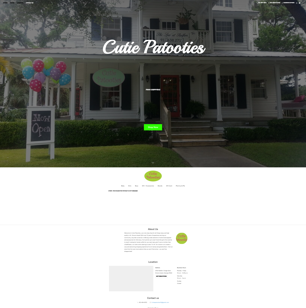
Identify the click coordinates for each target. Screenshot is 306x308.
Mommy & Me (180, 186)
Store (5, 3)
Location (20, 3)
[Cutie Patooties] (153, 176)
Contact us (29, 3)
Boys (136, 186)
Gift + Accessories (148, 186)
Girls (129, 186)
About (12, 3)
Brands (160, 186)
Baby (122, 186)
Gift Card (169, 186)
